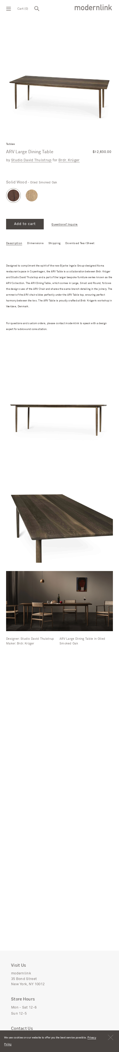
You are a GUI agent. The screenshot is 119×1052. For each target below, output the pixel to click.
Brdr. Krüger (69, 160)
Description (14, 243)
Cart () (22, 8)
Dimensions (35, 243)
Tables (10, 144)
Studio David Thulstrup (31, 160)
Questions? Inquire (64, 224)
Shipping (54, 243)
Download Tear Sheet (80, 243)
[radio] (13, 195)
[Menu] (8, 8)
